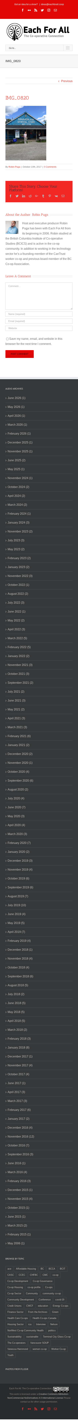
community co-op (52, 1293)
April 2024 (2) (16, 495)
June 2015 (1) (16, 1216)
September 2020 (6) (20, 780)
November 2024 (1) (20, 478)
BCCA (52, 1268)
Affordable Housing (26, 1268)
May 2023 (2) (16, 549)
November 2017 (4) (20, 1065)
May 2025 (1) (16, 469)
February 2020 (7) (19, 842)
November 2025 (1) (20, 451)
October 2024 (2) (18, 486)
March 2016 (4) (17, 1172)
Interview (41, 1324)
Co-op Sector (14, 1293)
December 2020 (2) (20, 753)
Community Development (20, 1299)
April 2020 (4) (16, 825)
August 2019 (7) (18, 896)
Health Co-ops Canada (44, 1318)
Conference (45, 1299)
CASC (10, 1275)
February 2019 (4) (19, 940)
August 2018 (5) (18, 985)
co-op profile (34, 1287)
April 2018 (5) (16, 1020)
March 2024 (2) (17, 504)
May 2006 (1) (16, 1243)
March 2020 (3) (17, 834)
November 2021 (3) (20, 664)
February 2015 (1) (19, 1234)
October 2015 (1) (18, 1207)
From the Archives (37, 1312)
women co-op (40, 1349)
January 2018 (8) (18, 1047)
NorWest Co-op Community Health (25, 1330)
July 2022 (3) (16, 602)
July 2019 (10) (17, 905)
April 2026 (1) (16, 415)
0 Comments (50, 167)
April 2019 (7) (16, 931)
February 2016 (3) (19, 1181)
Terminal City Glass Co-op (57, 1336)
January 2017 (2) (18, 1118)
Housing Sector (15, 1324)
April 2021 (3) (16, 718)
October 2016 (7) (18, 1145)
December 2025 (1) (20, 442)
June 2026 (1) (16, 398)
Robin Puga (14, 167)
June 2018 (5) (16, 1003)
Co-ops (49, 1287)
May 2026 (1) (16, 406)
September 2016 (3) (20, 1154)
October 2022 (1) (18, 584)
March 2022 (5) (17, 638)
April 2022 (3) (16, 629)
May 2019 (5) (16, 923)
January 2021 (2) (18, 745)
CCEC (22, 1275)
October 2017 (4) (18, 1074)
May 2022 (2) (16, 620)
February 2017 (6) (19, 1109)
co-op (55, 1275)
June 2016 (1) (16, 1163)
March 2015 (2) (17, 1225)
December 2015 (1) (20, 1189)
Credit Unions (14, 1305)
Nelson (54, 1324)
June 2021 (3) (16, 700)
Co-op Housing (15, 1287)
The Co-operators (16, 1342)
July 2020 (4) (16, 798)
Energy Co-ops (60, 1305)
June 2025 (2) (16, 460)
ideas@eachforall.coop (52, 4)
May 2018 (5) (16, 1012)
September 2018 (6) (20, 976)
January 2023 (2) (18, 567)
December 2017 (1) (20, 1056)
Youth (10, 1355)
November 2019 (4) (20, 869)
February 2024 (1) (19, 513)
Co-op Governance (42, 1281)
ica (29, 1324)
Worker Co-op (58, 1349)
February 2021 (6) (19, 736)
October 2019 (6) (18, 878)
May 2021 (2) (16, 709)
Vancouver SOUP (39, 1342)
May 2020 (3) (16, 816)
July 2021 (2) (16, 691)
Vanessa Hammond (17, 1349)
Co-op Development (17, 1281)
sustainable (32, 1336)
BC (42, 1268)
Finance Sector (15, 1312)
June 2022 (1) (16, 611)
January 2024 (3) (18, 522)
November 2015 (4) (20, 1198)
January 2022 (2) (18, 656)
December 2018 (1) (20, 949)
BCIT (62, 1268)
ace (9, 1268)
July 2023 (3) (16, 540)
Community (32, 1293)
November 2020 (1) (20, 762)
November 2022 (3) (20, 575)
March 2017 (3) (17, 1100)
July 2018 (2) (16, 994)
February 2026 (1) (19, 433)
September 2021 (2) (20, 682)
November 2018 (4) (20, 958)
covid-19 (59, 1299)
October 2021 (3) (18, 673)
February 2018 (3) (19, 1038)
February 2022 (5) (19, 647)
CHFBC (34, 1275)
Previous (67, 81)
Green (55, 1312)
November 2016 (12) (21, 1136)
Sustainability (14, 1336)
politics (52, 1330)
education (43, 1305)
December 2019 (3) (20, 860)
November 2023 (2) (20, 531)
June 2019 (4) (16, 914)
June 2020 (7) (16, 807)
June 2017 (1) (16, 1083)
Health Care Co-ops (17, 1318)
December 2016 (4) (20, 1127)
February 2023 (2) (19, 558)
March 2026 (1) (17, 424)
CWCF (29, 1305)
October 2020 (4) (18, 771)
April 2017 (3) (16, 1092)
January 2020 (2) (18, 851)
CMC (45, 1275)
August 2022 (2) (18, 593)
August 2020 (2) (18, 789)
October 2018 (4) (18, 967)
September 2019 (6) (20, 887)
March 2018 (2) (17, 1029)
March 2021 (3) (17, 727)
